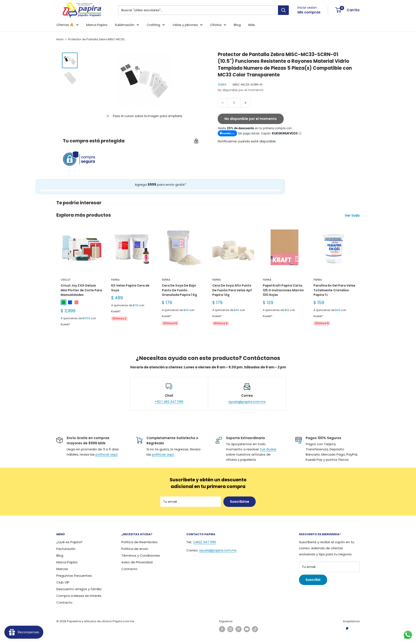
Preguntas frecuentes (74, 575)
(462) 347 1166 (204, 542)
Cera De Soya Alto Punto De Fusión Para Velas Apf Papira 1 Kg (232, 290)
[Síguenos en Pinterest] (239, 629)
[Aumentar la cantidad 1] (245, 102)
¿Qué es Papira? (69, 542)
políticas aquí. (107, 454)
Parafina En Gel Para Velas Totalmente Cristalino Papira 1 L (334, 290)
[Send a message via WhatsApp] (408, 635)
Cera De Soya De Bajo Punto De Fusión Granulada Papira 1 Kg (179, 290)
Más (251, 25)
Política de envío (134, 548)
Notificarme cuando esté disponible (247, 141)
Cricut (66, 280)
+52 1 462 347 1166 (169, 401)
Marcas (62, 569)
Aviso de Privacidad (137, 562)
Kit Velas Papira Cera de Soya (130, 287)
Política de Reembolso (139, 542)
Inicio (60, 39)
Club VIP (62, 582)
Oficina (215, 25)
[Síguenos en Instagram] (230, 629)
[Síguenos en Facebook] (222, 629)
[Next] (360, 281)
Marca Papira (96, 25)
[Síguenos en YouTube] (247, 629)
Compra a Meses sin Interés (78, 595)
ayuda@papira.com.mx (247, 401)
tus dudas (268, 449)
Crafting (153, 25)
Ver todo (353, 215)
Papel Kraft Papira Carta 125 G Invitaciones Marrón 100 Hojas (283, 290)
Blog (237, 25)
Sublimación (124, 25)
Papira (115, 280)
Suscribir (313, 579)
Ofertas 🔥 (65, 25)
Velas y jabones (185, 25)
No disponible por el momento (250, 118)
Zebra (222, 84)
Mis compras (308, 12)
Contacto (64, 602)
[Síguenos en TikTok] (255, 629)
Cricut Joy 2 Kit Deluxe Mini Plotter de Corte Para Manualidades (81, 290)
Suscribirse (239, 501)
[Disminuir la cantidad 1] (222, 102)
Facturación (65, 548)
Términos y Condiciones (140, 555)
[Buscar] (283, 10)
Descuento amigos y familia (78, 589)
